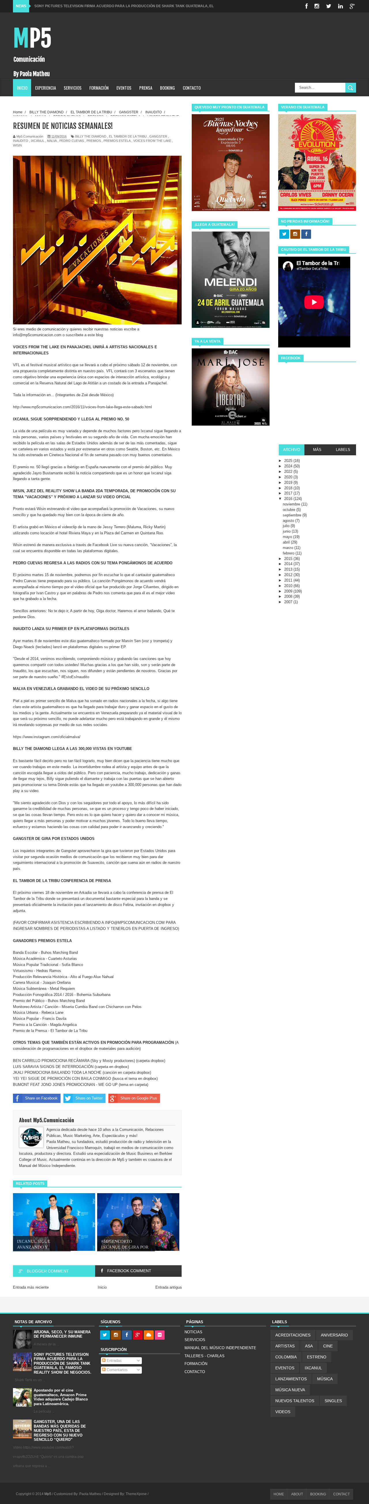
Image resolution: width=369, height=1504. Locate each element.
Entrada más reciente (31, 1287)
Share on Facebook (41, 1098)
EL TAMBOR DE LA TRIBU (128, 136)
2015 (288, 559)
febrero (289, 553)
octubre (289, 509)
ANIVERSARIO (334, 1335)
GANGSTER (158, 136)
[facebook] (306, 6)
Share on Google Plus (139, 1098)
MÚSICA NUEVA (290, 1390)
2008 (288, 596)
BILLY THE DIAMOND (90, 136)
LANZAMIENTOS (291, 1379)
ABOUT (297, 1494)
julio (287, 526)
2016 (288, 499)
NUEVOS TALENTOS (294, 1400)
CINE (328, 1346)
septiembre (292, 515)
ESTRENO (316, 1357)
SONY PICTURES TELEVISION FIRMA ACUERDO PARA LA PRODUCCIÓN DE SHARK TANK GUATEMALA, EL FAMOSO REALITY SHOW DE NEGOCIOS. (62, 1363)
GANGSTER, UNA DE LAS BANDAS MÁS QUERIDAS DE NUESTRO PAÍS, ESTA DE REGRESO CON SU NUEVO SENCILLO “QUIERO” (60, 1431)
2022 (288, 471)
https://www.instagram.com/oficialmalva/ (46, 737)
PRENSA (145, 87)
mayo (288, 537)
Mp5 (32, 38)
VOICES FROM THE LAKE (152, 140)
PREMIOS (93, 140)
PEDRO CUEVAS (71, 140)
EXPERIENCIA (45, 87)
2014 (288, 564)
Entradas (114, 1360)
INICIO (22, 87)
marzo (288, 548)
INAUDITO (20, 140)
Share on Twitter (89, 1098)
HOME (279, 1494)
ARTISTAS (285, 1346)
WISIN (17, 145)
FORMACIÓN (99, 87)
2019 (288, 482)
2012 (288, 575)
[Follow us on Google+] (138, 1335)
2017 (288, 493)
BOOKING (167, 87)
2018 (288, 488)
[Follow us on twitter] (284, 234)
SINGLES (333, 1400)
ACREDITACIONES (292, 1335)
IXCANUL (37, 140)
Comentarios (117, 1370)
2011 (288, 580)
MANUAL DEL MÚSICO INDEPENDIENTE (220, 1348)
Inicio (102, 1287)
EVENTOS (123, 87)
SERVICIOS (73, 87)
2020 (288, 477)
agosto (289, 520)
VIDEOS (282, 1411)
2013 (288, 569)
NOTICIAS (193, 1332)
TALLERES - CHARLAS (204, 1356)
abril (287, 542)
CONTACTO (192, 87)
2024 (288, 466)
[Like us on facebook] (306, 234)
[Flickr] (160, 1335)
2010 (288, 586)
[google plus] (352, 6)
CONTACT (341, 1494)
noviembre (292, 504)
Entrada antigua (168, 1287)
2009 (288, 591)
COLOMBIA (286, 1357)
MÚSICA (325, 1379)
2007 (288, 602)
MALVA (52, 140)
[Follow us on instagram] (295, 234)
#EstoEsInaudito (75, 677)
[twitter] (328, 6)
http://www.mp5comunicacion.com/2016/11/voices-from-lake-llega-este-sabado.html (82, 407)
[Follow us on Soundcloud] (149, 1335)
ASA (309, 1346)
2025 (288, 460)
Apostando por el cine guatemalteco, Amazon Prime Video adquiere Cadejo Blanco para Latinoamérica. (61, 1397)
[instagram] (316, 6)
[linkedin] (340, 6)
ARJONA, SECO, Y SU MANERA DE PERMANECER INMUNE (62, 1334)
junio (287, 531)
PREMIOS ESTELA (117, 140)
